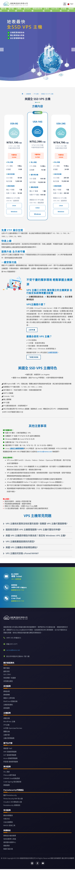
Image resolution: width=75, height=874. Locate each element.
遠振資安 (6, 846)
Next (73, 49)
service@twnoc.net (44, 452)
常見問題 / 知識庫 (9, 678)
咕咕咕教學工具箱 (9, 839)
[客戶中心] (64, 4)
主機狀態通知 (8, 705)
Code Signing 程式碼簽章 (12, 782)
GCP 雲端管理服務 (9, 755)
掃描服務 (6, 785)
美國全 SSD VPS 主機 (47, 94)
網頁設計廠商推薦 (9, 836)
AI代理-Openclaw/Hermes (12, 728)
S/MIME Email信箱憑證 (11, 778)
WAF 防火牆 (54, 9)
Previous (2, 49)
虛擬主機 (6, 718)
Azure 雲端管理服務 (10, 758)
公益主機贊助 (8, 822)
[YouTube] (43, 863)
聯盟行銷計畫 (8, 849)
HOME (15, 3)
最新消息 (6, 671)
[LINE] (32, 863)
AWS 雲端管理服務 (10, 752)
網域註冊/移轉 (37, 9)
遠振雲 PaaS (7, 748)
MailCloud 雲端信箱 (10, 701)
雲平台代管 (27, 9)
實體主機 (6, 731)
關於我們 (3, 9)
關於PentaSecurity (10, 795)
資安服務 (63, 9)
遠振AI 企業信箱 (9, 698)
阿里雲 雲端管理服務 (10, 762)
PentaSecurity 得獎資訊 (11, 805)
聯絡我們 (70, 9)
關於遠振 (6, 668)
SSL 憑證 (6, 772)
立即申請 (32, 330)
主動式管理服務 (8, 738)
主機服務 (18, 9)
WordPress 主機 (9, 721)
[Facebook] (37, 863)
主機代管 (6, 735)
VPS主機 (36, 94)
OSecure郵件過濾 (9, 775)
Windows (14, 212)
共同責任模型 (8, 681)
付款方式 (6, 819)
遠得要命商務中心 (9, 842)
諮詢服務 (6, 708)
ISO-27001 (7, 674)
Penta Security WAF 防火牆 (13, 799)
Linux (14, 205)
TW (71, 4)
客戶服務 (11, 9)
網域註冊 (6, 691)
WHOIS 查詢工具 (9, 825)
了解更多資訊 (34, 357)
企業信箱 (46, 9)
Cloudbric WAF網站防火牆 (12, 802)
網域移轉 (6, 695)
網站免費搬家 (8, 815)
